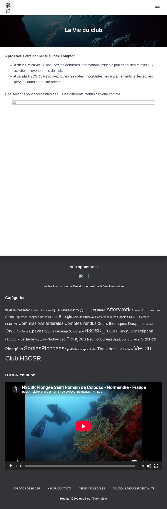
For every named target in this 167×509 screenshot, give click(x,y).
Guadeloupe (76, 331)
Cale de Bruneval (83, 317)
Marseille (40, 339)
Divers (12, 331)
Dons (24, 331)
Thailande (106, 349)
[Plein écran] (156, 466)
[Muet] (149, 466)
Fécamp (61, 331)
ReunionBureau (99, 339)
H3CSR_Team (101, 331)
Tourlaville (128, 349)
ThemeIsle (99, 498)
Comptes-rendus (80, 323)
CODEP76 (11, 323)
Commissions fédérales (40, 323)
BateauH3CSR (49, 317)
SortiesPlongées (44, 348)
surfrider (91, 349)
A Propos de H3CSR (26, 488)
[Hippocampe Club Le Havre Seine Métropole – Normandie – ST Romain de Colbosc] (9, 7)
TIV (119, 349)
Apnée (136, 310)
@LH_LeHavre (92, 310)
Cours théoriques (112, 323)
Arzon (9, 317)
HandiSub (125, 331)
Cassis (121, 317)
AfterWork (118, 309)
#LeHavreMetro (17, 310)
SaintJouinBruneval (126, 339)
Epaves (36, 331)
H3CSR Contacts (60, 488)
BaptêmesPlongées (27, 317)
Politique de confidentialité (133, 488)
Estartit (49, 331)
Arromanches (151, 310)
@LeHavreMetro (65, 310)
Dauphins (136, 323)
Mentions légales (92, 488)
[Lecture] (11, 466)
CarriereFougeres (105, 317)
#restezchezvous (41, 310)
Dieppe (149, 324)
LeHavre (27, 339)
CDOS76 (132, 317)
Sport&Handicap (75, 349)
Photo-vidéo (56, 339)
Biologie (65, 317)
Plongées (76, 339)
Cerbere (144, 317)
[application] (83, 426)
